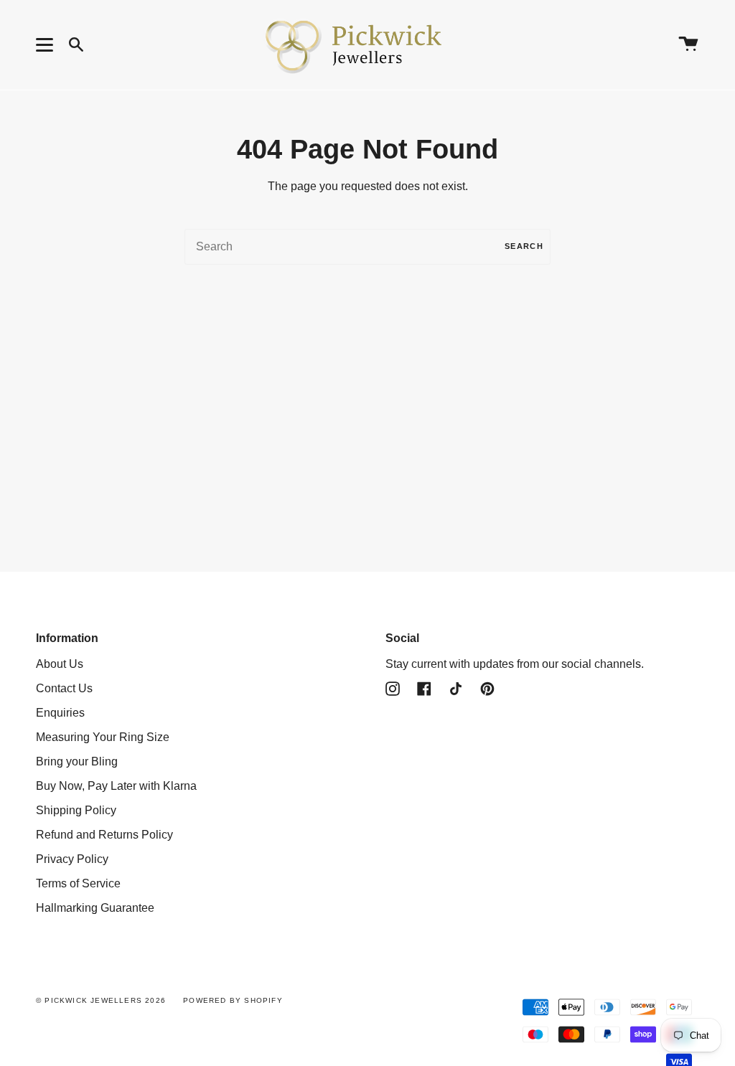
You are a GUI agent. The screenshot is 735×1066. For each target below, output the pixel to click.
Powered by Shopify (233, 1000)
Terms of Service (78, 883)
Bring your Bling (77, 761)
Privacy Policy (72, 859)
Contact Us (64, 688)
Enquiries (60, 713)
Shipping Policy (76, 810)
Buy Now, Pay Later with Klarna (116, 786)
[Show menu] (46, 44)
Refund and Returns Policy (104, 835)
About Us (59, 664)
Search (524, 246)
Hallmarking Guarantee (95, 908)
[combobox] (367, 247)
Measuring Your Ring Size (102, 737)
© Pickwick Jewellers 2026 (101, 1000)
